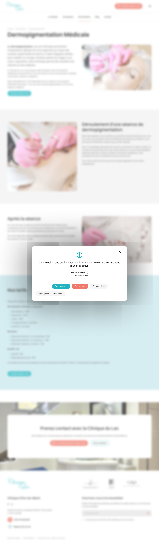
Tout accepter (61, 286)
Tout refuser (80, 286)
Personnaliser (99, 286)
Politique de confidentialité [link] (50, 293)
